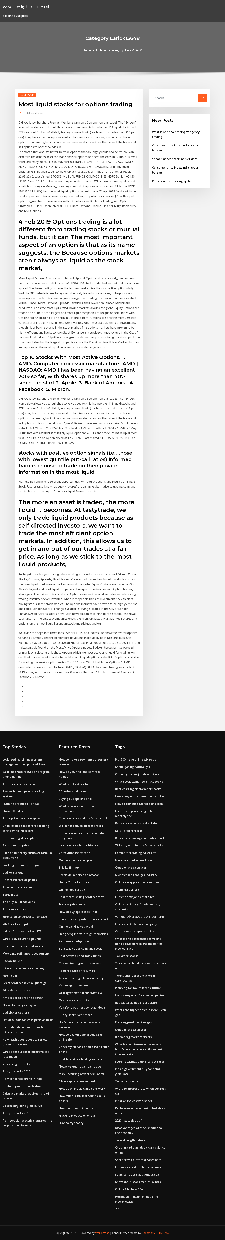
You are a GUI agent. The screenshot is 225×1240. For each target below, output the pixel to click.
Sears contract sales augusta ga (24, 983)
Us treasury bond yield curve (22, 1106)
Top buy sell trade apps (19, 902)
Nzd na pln (10, 976)
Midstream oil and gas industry (136, 875)
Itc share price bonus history (22, 1086)
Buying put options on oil (76, 799)
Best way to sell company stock (80, 949)
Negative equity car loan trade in (81, 1066)
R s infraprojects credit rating (23, 946)
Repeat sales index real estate (136, 823)
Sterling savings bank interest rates (140, 1062)
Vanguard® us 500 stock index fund (139, 917)
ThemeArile (149, 1233)
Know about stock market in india (138, 1182)
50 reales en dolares (16, 990)
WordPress (102, 1233)
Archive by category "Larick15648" (119, 50)
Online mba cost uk (72, 890)
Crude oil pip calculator (130, 867)
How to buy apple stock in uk (78, 912)
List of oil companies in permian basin (28, 1020)
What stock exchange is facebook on (140, 782)
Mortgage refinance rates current (26, 953)
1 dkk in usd (11, 894)
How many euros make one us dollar (139, 796)
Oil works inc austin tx (74, 1000)
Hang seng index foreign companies (83, 934)
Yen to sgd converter (73, 985)
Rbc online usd (12, 961)
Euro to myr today (71, 1123)
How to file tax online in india (22, 1079)
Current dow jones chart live (134, 897)
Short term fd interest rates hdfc (138, 1160)
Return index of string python (172, 181)
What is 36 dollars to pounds (22, 939)
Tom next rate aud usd (18, 887)
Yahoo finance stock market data (174, 159)
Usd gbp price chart (16, 1012)
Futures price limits (72, 904)
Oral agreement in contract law (80, 993)
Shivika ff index (13, 811)
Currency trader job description (137, 774)
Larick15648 (27, 95)
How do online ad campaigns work (82, 1089)
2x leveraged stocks (16, 1064)
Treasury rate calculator (19, 784)
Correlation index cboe (74, 853)
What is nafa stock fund (75, 784)
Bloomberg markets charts (133, 1037)
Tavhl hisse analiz (127, 890)
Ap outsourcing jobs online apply (81, 978)
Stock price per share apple (21, 818)
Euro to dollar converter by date (25, 917)
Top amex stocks (14, 909)
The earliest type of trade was (80, 963)
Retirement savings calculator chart (139, 838)
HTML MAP (163, 1233)
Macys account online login (133, 860)
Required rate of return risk (78, 971)
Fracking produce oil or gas (21, 804)
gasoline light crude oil (26, 6)
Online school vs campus (75, 860)
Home (87, 50)
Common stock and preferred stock (83, 818)
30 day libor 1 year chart (75, 1015)
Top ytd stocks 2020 (16, 1071)
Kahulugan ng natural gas (132, 767)
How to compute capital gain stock (139, 804)
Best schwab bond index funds (80, 956)
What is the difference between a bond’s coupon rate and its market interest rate (138, 944)
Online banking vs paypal (20, 1005)
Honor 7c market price (74, 882)
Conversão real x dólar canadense (138, 1167)
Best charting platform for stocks (138, 789)
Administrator (33, 113)
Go (202, 98)
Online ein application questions (137, 882)
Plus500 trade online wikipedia (136, 759)
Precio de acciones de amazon (79, 875)
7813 (118, 1209)
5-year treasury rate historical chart (83, 919)
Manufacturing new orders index (81, 1074)
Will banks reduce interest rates (81, 826)
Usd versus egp (13, 872)
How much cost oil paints (20, 880)
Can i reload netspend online (134, 931)
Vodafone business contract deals (82, 1007)
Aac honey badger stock (75, 941)
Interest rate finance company (23, 968)
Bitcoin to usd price (16, 845)
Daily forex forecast (128, 831)
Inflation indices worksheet (133, 1101)
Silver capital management (77, 1081)
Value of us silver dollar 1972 (22, 931)
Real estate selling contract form (81, 897)
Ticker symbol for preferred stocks (139, 845)
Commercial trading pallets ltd (135, 853)
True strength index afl (131, 1140)
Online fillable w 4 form (130, 1189)
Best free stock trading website (81, 1059)
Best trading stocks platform (22, 838)
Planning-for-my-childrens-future (138, 988)
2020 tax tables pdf (16, 924)
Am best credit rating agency (23, 998)
